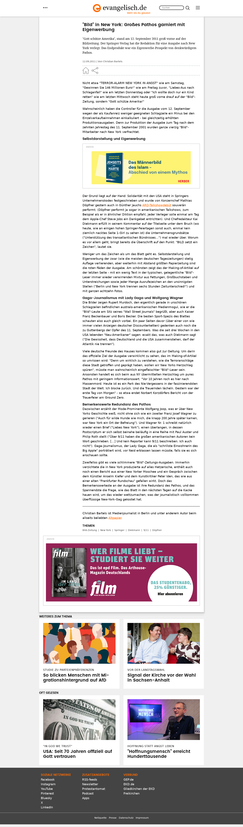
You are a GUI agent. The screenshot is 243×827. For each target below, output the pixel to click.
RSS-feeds (89, 779)
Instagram (48, 784)
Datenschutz (126, 817)
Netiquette (100, 817)
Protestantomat (93, 789)
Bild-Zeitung (89, 530)
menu (45, 8)
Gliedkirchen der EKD (139, 789)
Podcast (88, 793)
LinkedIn (47, 807)
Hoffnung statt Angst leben (150, 746)
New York (105, 530)
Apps (85, 798)
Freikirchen (131, 793)
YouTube (47, 789)
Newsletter (90, 784)
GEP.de (128, 779)
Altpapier (114, 518)
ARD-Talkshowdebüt (156, 205)
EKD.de (128, 784)
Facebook (48, 779)
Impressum (142, 817)
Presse (113, 817)
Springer (119, 530)
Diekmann (134, 530)
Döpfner (157, 530)
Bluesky (46, 798)
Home (85, 70)
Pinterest (47, 793)
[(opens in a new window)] (141, 167)
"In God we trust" (57, 746)
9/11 (146, 530)
